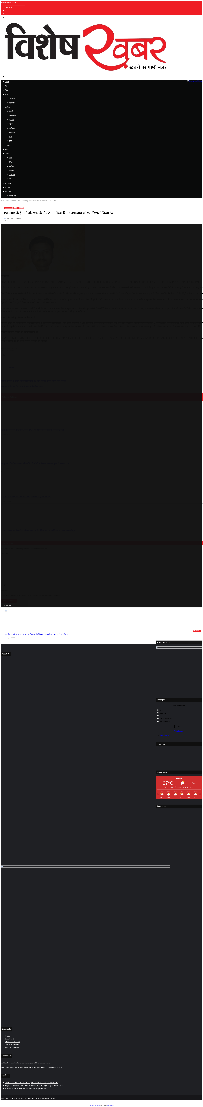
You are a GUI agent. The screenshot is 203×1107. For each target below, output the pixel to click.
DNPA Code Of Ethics (12, 1041)
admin (11, 219)
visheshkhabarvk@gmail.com (41, 1063)
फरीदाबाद (12, 128)
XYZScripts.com (111, 1105)
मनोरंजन (7, 145)
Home (7, 82)
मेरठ (10, 136)
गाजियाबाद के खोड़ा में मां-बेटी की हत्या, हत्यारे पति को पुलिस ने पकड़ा (26, 1088)
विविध (7, 153)
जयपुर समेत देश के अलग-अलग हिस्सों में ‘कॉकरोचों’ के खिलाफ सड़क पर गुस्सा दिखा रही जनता (34, 1085)
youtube (8, 183)
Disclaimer (187, 1100)
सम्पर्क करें (12, 196)
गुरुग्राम (11, 119)
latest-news (9, 201)
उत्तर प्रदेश (12, 98)
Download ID (9, 1039)
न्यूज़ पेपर (7, 187)
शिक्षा (10, 162)
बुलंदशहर (12, 132)
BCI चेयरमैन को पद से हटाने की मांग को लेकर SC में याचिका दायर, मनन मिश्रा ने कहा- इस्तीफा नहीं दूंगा (36, 634)
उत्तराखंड (11, 103)
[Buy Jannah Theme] (194, 81)
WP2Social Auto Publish (94, 1105)
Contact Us (178, 1100)
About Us (169, 1100)
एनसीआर (7, 107)
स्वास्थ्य (11, 170)
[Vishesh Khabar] (85, 72)
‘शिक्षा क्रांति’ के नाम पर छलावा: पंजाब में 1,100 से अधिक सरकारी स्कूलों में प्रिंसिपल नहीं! (31, 1082)
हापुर (10, 141)
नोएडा (11, 124)
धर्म (10, 179)
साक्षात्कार (12, 174)
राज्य (6, 94)
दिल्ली (11, 111)
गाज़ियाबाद (12, 115)
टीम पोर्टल (8, 191)
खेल (10, 158)
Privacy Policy (197, 1100)
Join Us (7, 1036)
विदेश (6, 90)
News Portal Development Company (44, 1098)
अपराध (7, 149)
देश (6, 86)
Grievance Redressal (12, 1044)
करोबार (11, 166)
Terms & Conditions (12, 1047)
